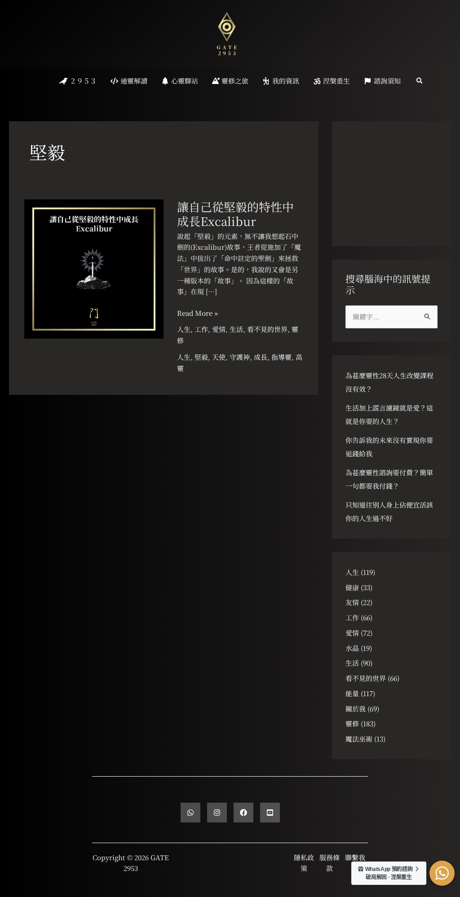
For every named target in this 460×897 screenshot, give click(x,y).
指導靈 (281, 357)
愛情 (219, 329)
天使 (219, 357)
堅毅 (201, 357)
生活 (236, 329)
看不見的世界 (267, 329)
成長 (260, 357)
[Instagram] (217, 812)
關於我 (355, 708)
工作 (201, 329)
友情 (352, 602)
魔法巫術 (358, 738)
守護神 (240, 357)
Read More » (197, 313)
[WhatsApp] (190, 812)
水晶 (352, 648)
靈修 (352, 723)
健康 (352, 587)
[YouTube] (270, 812)
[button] (420, 81)
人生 (183, 329)
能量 (352, 693)
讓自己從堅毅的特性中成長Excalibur (235, 213)
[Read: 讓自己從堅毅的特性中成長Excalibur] (94, 268)
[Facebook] (243, 812)
